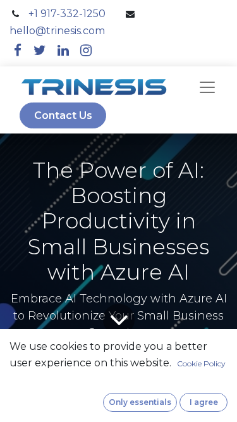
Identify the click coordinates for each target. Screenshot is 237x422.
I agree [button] (204, 402)
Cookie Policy (201, 363)
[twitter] (40, 50)
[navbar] (207, 87)
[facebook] (17, 50)
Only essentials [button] (140, 402)
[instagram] (86, 50)
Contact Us (63, 115)
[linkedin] (63, 50)
